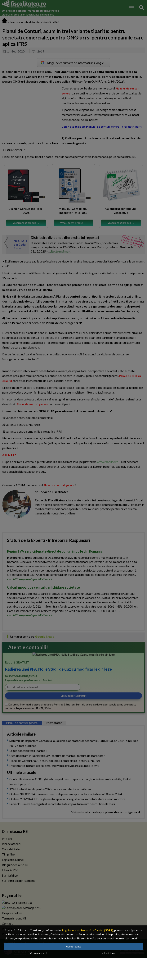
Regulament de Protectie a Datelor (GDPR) (87, 930)
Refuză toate (108, 953)
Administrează (38, 953)
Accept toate (73, 946)
